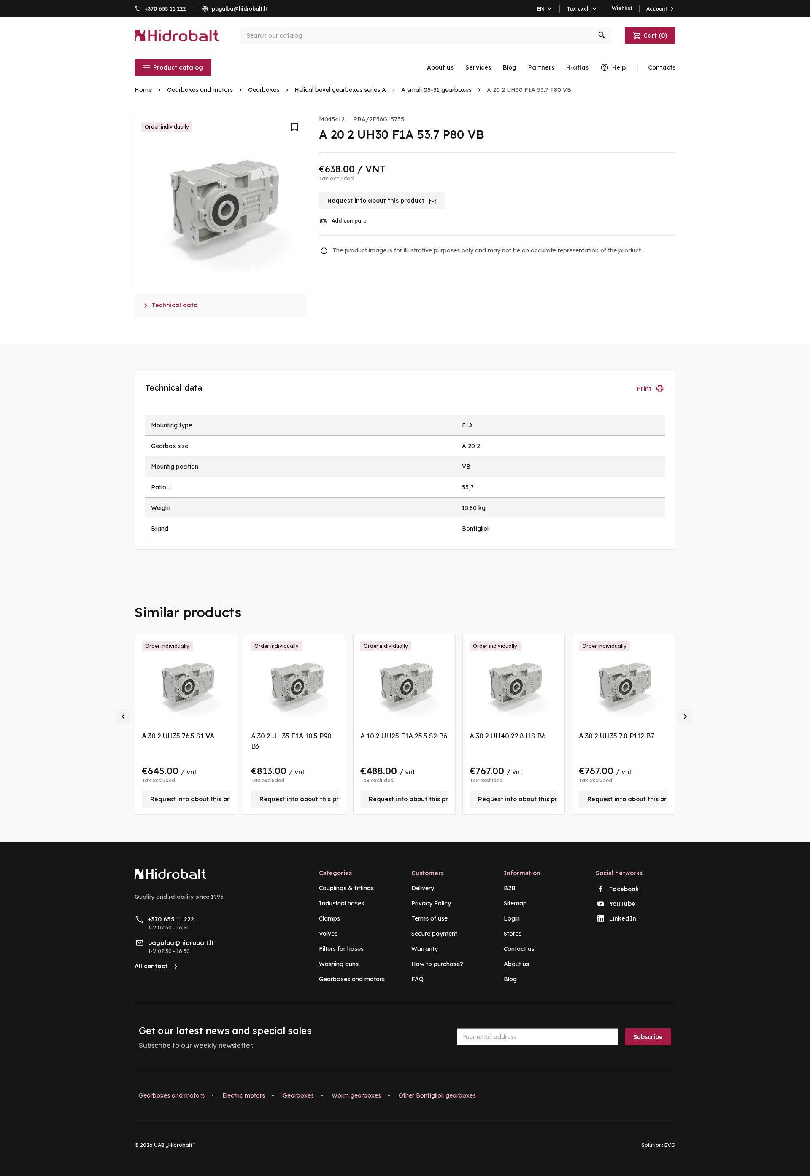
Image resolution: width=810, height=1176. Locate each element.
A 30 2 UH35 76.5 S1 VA (178, 736)
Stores (512, 933)
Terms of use (429, 918)
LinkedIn (622, 918)
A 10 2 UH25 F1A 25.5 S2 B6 (403, 736)
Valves (328, 933)
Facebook (624, 889)
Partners (541, 67)
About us (440, 67)
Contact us (519, 949)
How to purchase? (437, 964)
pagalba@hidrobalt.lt (239, 8)
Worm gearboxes (356, 1095)
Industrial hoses (341, 903)
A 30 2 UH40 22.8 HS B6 (507, 736)
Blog (509, 67)
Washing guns (339, 964)
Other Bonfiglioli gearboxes (437, 1095)
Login (512, 918)
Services (478, 67)
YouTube (622, 904)
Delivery (422, 888)
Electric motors (243, 1095)
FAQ (417, 979)
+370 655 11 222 (165, 8)
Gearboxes (298, 1095)
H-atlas (577, 67)
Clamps (329, 918)
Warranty (424, 949)
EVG (669, 1145)
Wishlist (622, 8)
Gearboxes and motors (352, 979)
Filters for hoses (341, 949)
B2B (510, 888)
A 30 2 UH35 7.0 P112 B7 (616, 736)
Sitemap (515, 903)
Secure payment (434, 933)
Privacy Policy (431, 903)
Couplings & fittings (346, 888)
